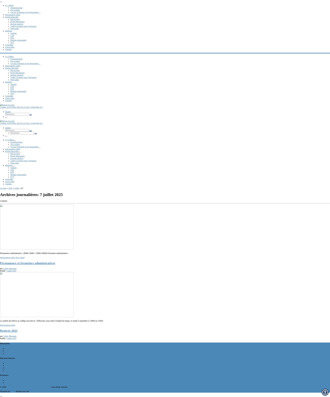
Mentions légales (12, 348)
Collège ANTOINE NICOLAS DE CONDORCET (28, 387)
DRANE (9, 368)
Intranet (8, 365)
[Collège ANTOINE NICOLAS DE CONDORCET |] (7, 105)
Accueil (3, 188)
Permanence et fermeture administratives (27, 263)
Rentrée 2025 (9, 330)
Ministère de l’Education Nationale (19, 370)
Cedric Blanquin (9, 268)
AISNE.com (10, 383)
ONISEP (9, 380)
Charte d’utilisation (13, 351)
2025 (10, 188)
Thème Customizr (37, 391)
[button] (325, 392)
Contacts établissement (14, 353)
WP (12, 391)
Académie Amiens (12, 363)
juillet (17, 188)
